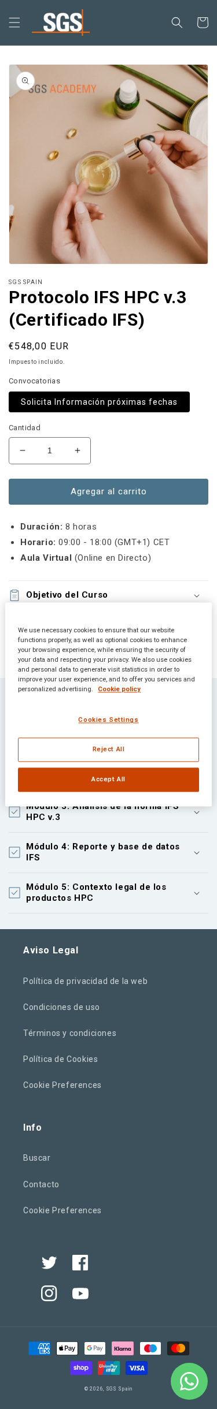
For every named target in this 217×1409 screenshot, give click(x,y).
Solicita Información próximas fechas (99, 402)
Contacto (41, 1184)
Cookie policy (119, 689)
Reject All (109, 749)
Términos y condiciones (69, 1033)
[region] (108, 704)
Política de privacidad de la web (85, 981)
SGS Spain (119, 1389)
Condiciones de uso (61, 1007)
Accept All (108, 780)
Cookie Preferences (62, 1085)
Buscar (37, 1157)
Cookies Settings (108, 720)
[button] (14, 22)
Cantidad (25, 427)
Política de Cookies (60, 1059)
